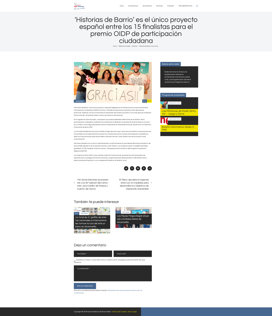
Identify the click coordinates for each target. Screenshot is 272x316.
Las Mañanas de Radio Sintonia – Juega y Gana (179, 112)
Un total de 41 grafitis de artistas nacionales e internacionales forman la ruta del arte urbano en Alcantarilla (91, 222)
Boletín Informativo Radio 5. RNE (178, 128)
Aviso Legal (132, 311)
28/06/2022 (80, 101)
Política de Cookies (119, 311)
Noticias (134, 46)
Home (115, 46)
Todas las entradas (124, 46)
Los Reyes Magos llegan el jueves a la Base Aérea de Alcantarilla (133, 219)
